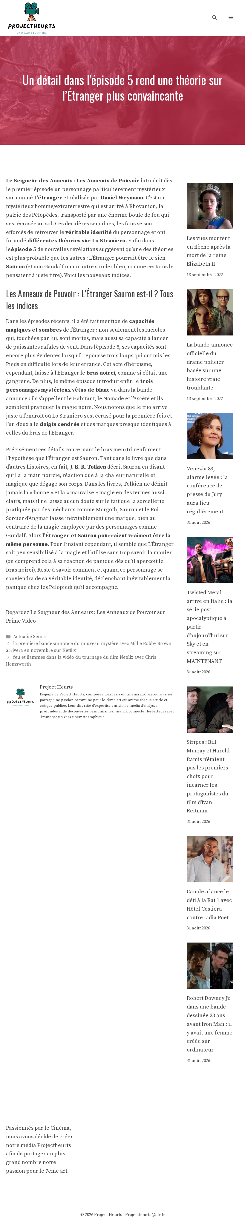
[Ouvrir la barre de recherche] (214, 18)
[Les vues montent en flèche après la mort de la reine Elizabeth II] (210, 224)
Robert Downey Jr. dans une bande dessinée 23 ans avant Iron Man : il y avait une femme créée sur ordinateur (209, 1024)
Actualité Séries (29, 637)
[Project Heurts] (31, 17)
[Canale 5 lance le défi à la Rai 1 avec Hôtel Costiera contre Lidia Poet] (210, 877)
